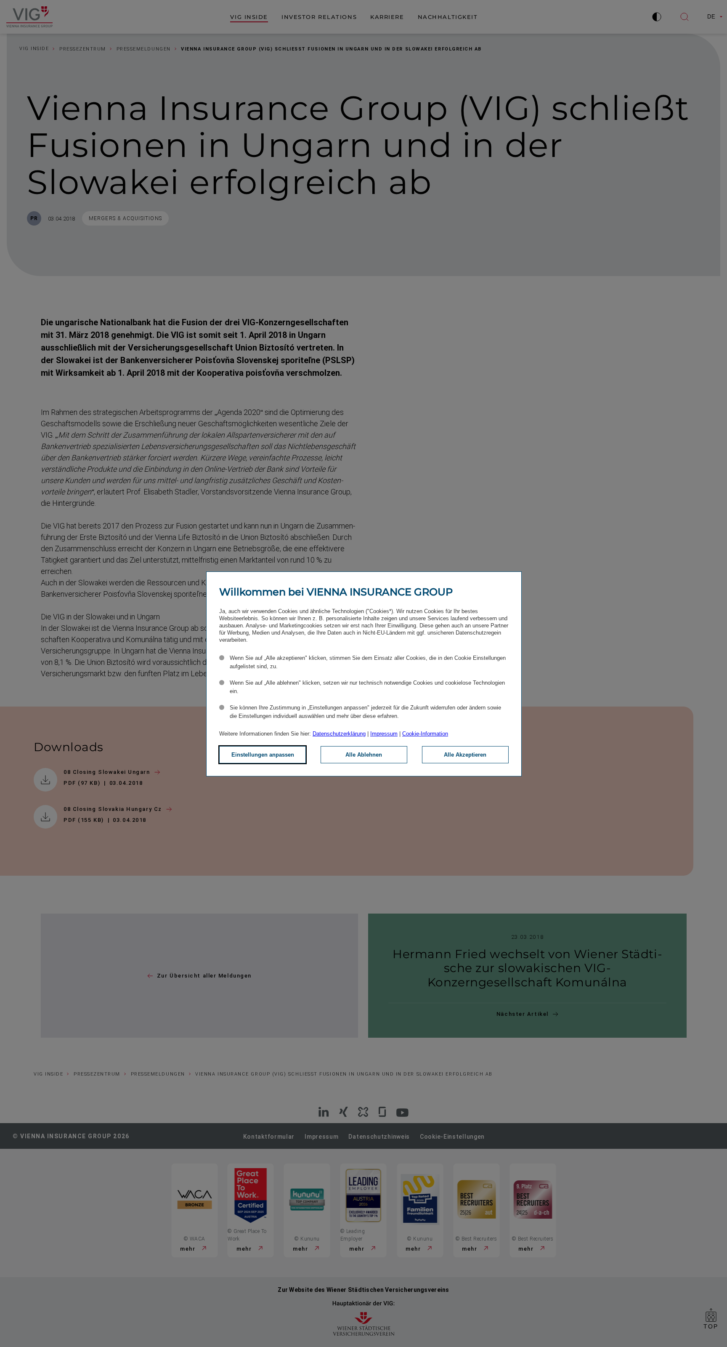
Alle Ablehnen (363, 755)
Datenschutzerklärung (339, 734)
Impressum (384, 734)
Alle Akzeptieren (465, 755)
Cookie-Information (425, 734)
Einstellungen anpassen (262, 755)
